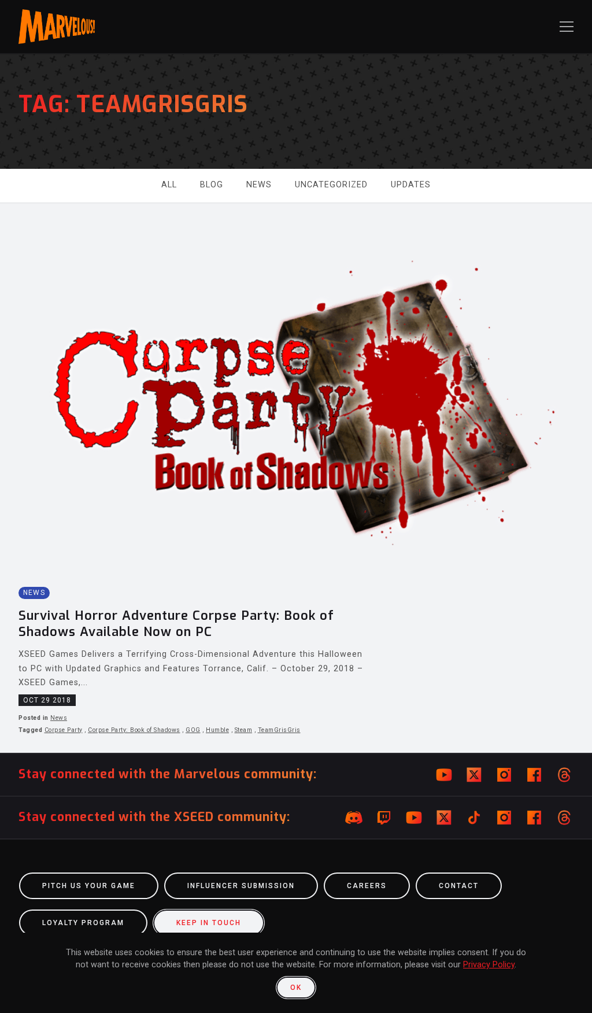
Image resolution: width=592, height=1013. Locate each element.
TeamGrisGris (279, 730)
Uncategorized (331, 185)
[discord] (354, 817)
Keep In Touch (208, 923)
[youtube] (444, 775)
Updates (411, 185)
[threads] (564, 775)
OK (296, 988)
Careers (367, 886)
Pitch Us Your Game (88, 886)
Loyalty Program (83, 923)
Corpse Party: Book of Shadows (134, 730)
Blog (211, 185)
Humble (217, 730)
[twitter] (474, 775)
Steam (244, 730)
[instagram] (504, 775)
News (259, 185)
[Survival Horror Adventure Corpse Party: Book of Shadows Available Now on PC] (296, 478)
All (169, 185)
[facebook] (534, 775)
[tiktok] (474, 817)
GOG (193, 730)
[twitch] (384, 817)
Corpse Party (64, 730)
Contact (459, 886)
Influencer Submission (241, 886)
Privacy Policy (489, 965)
